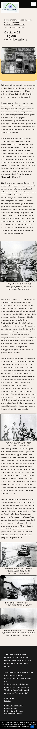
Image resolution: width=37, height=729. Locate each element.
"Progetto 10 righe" (21, 693)
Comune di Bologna (11, 708)
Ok (32, 726)
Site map (7, 701)
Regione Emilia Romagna (13, 711)
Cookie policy (9, 698)
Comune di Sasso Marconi (13, 706)
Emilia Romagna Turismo (13, 713)
